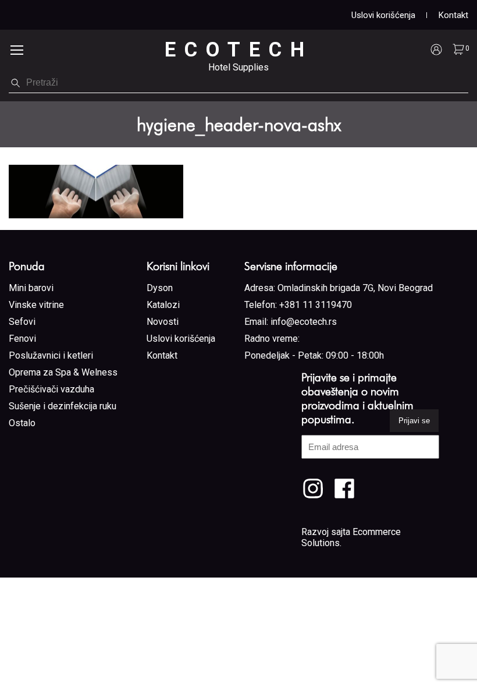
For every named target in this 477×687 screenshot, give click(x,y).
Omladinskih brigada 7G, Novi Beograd (355, 287)
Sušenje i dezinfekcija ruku (62, 406)
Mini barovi (31, 287)
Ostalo (22, 423)
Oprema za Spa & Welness (63, 372)
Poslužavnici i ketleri (51, 355)
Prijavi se (414, 420)
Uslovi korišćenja (383, 15)
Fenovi (22, 338)
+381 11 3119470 (315, 304)
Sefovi (22, 321)
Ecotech (239, 50)
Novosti (163, 321)
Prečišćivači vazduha (51, 389)
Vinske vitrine (36, 304)
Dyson (160, 287)
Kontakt (453, 15)
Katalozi (163, 304)
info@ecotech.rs (303, 321)
